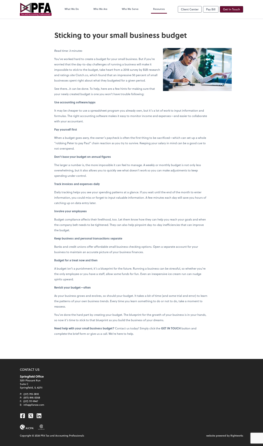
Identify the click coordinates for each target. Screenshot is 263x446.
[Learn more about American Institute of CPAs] (27, 427)
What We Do (72, 9)
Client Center (190, 9)
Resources (159, 9)
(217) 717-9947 (30, 401)
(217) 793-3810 (31, 394)
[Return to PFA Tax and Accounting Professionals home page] (36, 9)
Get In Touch (231, 9)
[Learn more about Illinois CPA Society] (41, 427)
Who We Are (100, 9)
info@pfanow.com (33, 405)
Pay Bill (210, 9)
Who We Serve (130, 9)
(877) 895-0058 (31, 397)
